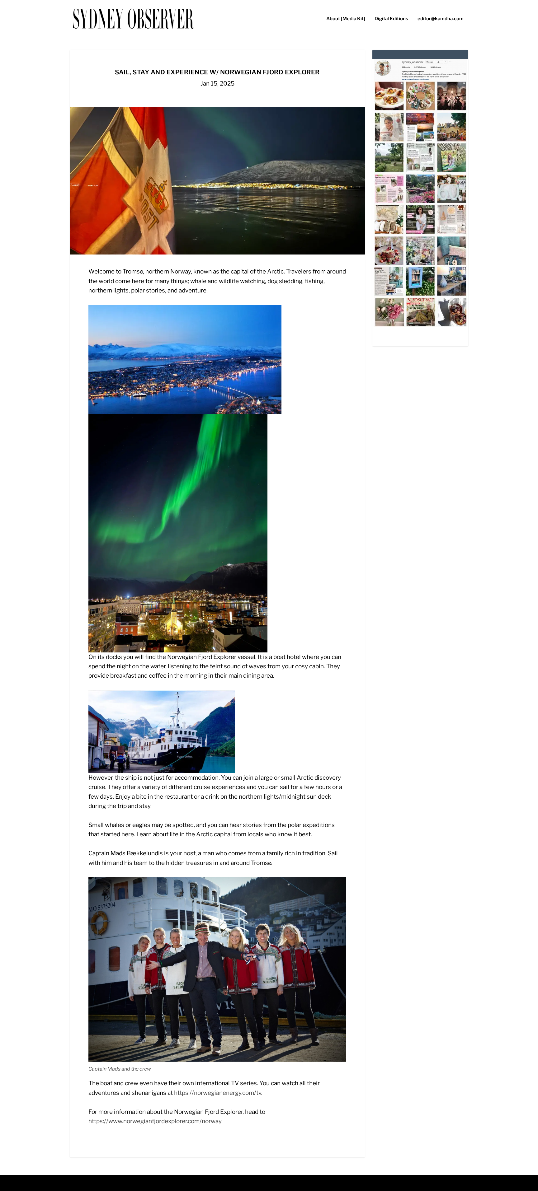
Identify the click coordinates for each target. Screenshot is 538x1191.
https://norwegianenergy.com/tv (217, 1092)
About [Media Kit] (345, 18)
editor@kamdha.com (441, 18)
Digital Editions (391, 18)
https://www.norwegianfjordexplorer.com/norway (154, 1121)
